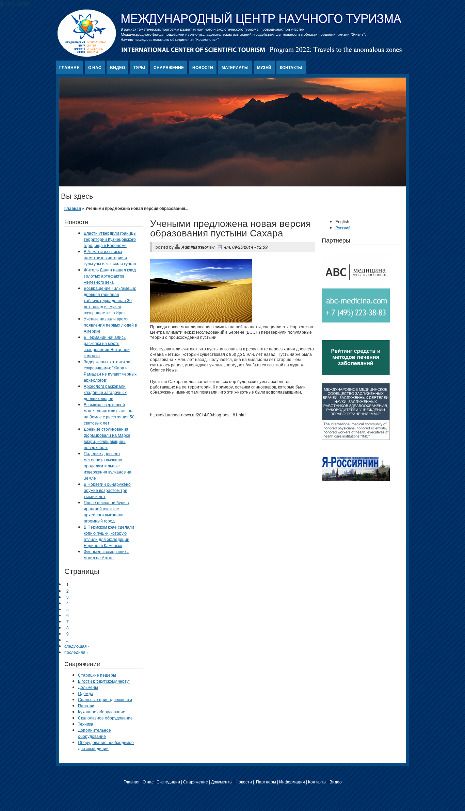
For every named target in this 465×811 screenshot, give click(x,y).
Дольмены (88, 687)
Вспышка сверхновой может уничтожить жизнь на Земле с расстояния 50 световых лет (109, 413)
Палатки (86, 705)
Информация (292, 781)
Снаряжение (169, 67)
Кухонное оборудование (101, 711)
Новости (202, 67)
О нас (94, 67)
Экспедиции (168, 781)
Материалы (235, 67)
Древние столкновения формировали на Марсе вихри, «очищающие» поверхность (107, 438)
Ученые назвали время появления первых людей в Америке (110, 325)
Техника (85, 724)
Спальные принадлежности (105, 699)
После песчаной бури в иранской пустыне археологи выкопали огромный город (106, 511)
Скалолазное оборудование (105, 718)
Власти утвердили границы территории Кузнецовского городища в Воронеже (110, 239)
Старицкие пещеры (97, 675)
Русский (343, 227)
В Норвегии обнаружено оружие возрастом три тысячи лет (107, 490)
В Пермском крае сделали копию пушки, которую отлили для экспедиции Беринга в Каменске (109, 536)
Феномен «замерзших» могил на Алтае (106, 554)
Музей (264, 67)
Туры (139, 67)
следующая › (76, 646)
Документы (222, 781)
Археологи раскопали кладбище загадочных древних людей (105, 392)
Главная (69, 67)
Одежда (85, 693)
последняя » (76, 652)
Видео (117, 67)
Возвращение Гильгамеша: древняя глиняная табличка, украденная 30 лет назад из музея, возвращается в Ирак (110, 300)
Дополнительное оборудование (94, 733)
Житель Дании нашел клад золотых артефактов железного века (110, 276)
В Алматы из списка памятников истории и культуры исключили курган (110, 257)
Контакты (291, 67)
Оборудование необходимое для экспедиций (106, 745)
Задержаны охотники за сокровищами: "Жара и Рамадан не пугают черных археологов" (110, 371)
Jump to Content (15, 3)
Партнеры (266, 781)
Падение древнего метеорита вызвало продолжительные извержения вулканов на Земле (107, 465)
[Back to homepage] (230, 55)
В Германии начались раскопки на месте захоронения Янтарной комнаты (107, 346)
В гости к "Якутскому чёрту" (104, 681)
